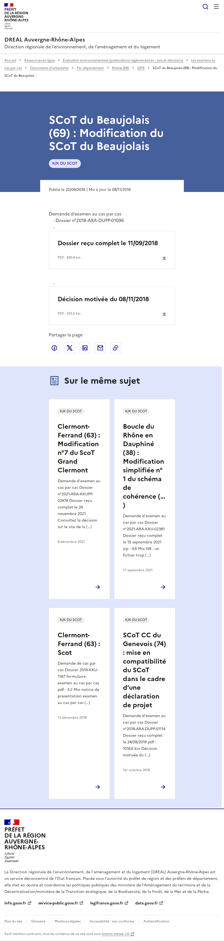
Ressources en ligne (39, 60)
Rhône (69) (120, 68)
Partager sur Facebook (54, 347)
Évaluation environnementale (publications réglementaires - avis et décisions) (123, 60)
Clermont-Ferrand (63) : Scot (79, 644)
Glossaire (38, 921)
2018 (141, 68)
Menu (216, 6)
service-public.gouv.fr (58, 903)
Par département (90, 68)
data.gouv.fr (146, 903)
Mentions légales (68, 921)
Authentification (156, 921)
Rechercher (205, 6)
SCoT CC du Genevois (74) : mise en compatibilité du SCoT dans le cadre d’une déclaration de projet (144, 670)
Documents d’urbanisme (49, 68)
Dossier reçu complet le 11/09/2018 (108, 243)
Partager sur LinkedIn (84, 347)
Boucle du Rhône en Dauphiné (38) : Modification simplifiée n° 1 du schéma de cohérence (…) (144, 466)
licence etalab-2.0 (115, 933)
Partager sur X (69, 347)
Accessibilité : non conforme (112, 921)
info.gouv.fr (15, 903)
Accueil (10, 60)
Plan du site (13, 921)
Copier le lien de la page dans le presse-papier (115, 347)
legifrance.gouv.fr (106, 903)
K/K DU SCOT (65, 163)
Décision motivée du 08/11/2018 (103, 299)
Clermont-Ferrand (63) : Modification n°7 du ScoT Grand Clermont (79, 448)
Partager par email (100, 347)
